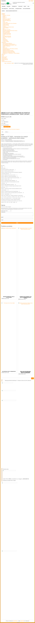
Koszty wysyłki (11, 8)
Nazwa (2, 217)
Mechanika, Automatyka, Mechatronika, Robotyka (10, 30)
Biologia (4, 16)
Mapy (4, 28)
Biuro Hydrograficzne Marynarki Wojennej (9, 44)
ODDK (4, 46)
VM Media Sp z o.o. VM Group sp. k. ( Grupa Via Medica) (11, 53)
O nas (28, 6)
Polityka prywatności (26, 8)
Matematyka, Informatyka (6, 29)
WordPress (15, 620)
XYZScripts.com (22, 622)
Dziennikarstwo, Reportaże (7, 18)
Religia (4, 37)
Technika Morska (5, 40)
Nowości (3, 10)
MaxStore (22, 620)
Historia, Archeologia (6, 25)
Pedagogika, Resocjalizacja (7, 33)
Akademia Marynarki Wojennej (7, 43)
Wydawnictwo (14, 6)
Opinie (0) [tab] (6, 131)
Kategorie (8, 6)
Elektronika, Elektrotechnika (7, 20)
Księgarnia (3, 6)
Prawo (4, 35)
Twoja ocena (3, 210)
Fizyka (4, 21)
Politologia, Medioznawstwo (7, 34)
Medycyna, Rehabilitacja (6, 31)
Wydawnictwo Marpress (6, 49)
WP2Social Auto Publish (14, 622)
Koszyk (25, 6)
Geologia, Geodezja (6, 24)
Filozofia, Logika (5, 22)
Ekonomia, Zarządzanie (6, 19)
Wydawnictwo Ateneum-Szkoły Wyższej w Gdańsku (10, 48)
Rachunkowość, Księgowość (7, 36)
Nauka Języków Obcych (6, 32)
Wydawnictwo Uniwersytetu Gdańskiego (8, 51)
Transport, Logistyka (6, 41)
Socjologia (4, 38)
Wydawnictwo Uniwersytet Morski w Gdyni (9, 52)
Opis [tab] (2, 131)
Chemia (4, 17)
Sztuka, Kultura (5, 39)
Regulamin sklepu (5, 8)
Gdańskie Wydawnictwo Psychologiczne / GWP (9, 45)
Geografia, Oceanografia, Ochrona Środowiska (9, 23)
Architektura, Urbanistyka (6, 15)
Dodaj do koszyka (7, 126)
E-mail (2, 219)
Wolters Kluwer (5, 47)
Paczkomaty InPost (18, 8)
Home (5, 63)
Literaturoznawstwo (6, 27)
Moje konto (20, 6)
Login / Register (31, 0)
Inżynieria (4, 26)
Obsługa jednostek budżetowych (11, 10)
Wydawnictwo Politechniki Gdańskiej (8, 50)
